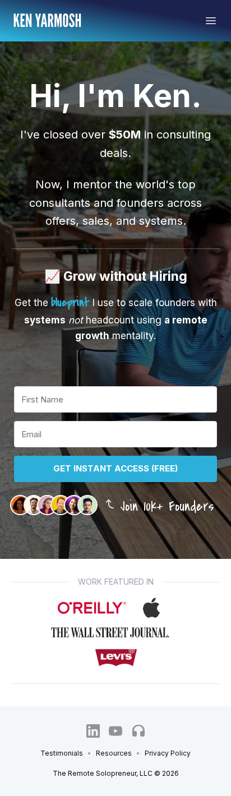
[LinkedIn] (93, 731)
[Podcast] (138, 731)
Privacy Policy (168, 753)
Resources (114, 753)
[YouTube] (115, 731)
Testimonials (61, 753)
